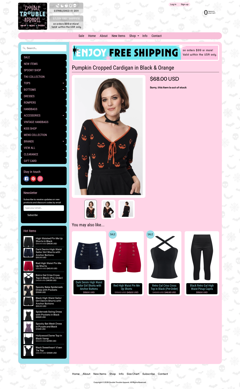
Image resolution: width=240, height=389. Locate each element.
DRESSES (29, 96)
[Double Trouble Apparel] (50, 16)
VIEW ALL (29, 147)
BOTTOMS (45, 90)
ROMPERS (30, 102)
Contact (157, 36)
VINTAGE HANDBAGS (36, 122)
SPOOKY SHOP (32, 70)
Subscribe (32, 215)
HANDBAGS (30, 109)
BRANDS (45, 142)
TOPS (45, 83)
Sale (81, 36)
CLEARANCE (31, 154)
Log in (173, 4)
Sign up (184, 4)
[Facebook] (26, 179)
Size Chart (133, 373)
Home (92, 36)
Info (144, 36)
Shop (134, 36)
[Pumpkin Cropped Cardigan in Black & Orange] (90, 209)
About (104, 36)
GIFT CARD (30, 161)
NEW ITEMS (31, 64)
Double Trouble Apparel (119, 382)
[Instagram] (40, 179)
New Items (118, 36)
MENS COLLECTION (35, 135)
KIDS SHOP (30, 128)
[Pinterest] (33, 179)
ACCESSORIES (45, 116)
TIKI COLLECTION (34, 76)
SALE (27, 57)
